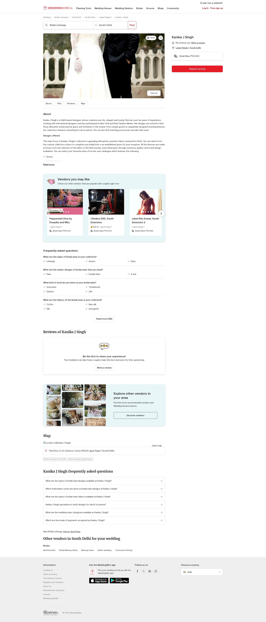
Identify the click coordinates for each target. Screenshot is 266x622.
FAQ (59, 103)
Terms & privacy (50, 574)
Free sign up (216, 8)
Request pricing (197, 69)
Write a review (104, 367)
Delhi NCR (77, 17)
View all (153, 93)
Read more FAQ (104, 318)
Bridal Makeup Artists (68, 550)
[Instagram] (155, 571)
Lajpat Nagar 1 (105, 17)
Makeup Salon (87, 550)
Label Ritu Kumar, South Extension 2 (145, 220)
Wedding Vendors (124, 8)
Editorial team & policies (53, 590)
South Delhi (90, 17)
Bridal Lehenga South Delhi (55, 459)
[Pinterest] (149, 571)
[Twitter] (143, 571)
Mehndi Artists (49, 550)
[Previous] (47, 213)
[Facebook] (137, 571)
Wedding (47, 17)
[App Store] (98, 583)
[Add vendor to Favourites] (160, 38)
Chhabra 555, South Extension (102, 220)
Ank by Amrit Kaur (71, 531)
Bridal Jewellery (105, 550)
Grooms (150, 8)
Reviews (71, 103)
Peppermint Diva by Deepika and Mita (60, 220)
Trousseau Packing (123, 550)
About (49, 103)
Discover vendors (135, 415)
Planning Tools (83, 8)
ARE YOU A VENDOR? (212, 3)
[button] (104, 355)
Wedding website (50, 598)
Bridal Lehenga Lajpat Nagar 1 (80, 459)
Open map (157, 445)
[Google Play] (119, 583)
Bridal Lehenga (62, 17)
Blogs (161, 8)
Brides (139, 8)
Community (173, 8)
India (189, 572)
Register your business (53, 582)
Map (83, 103)
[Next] (161, 213)
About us (47, 586)
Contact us (48, 570)
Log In (205, 8)
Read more (48, 164)
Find (132, 25)
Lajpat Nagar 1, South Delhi (188, 47)
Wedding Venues (103, 8)
